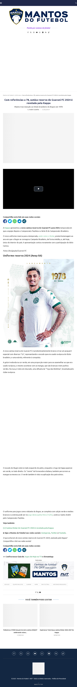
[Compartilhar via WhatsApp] (15, 221)
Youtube (62, 533)
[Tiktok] (48, 32)
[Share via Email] (40, 592)
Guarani (28, 584)
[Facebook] (14, 653)
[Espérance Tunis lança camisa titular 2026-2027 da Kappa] (57, 615)
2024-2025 (6, 584)
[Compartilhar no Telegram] (19, 221)
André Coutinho (34, 109)
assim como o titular (46, 236)
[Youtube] (36, 32)
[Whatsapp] (39, 32)
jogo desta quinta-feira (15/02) (40, 515)
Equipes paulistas (18, 584)
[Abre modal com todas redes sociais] (24, 221)
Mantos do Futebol (8, 95)
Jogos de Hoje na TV (33, 557)
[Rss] (45, 32)
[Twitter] (30, 32)
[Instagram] (33, 32)
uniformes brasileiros (59, 584)
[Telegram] (43, 32)
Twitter (54, 533)
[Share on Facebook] (35, 592)
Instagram (45, 533)
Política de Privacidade (59, 678)
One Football (45, 584)
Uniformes (18, 95)
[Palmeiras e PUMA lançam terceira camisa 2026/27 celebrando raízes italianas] (20, 615)
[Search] (76, 3)
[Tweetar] (10, 221)
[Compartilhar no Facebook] (5, 221)
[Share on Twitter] (37, 592)
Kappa (36, 584)
